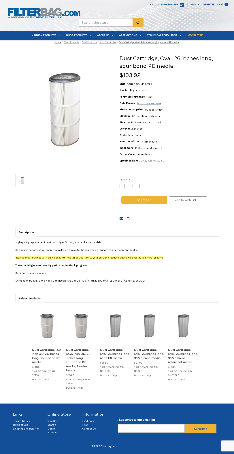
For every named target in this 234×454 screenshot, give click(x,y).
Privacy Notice (21, 421)
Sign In (52, 428)
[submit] (138, 22)
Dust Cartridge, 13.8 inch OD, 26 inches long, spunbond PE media (46, 356)
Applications (128, 35)
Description (26, 232)
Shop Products (77, 35)
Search (52, 424)
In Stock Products (44, 35)
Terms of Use (20, 424)
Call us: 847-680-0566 (164, 4)
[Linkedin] (182, 5)
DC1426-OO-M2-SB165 (151, 160)
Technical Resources (162, 35)
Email (122, 420)
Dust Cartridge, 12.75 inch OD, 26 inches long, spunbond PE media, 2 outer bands (78, 360)
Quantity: (125, 179)
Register (209, 4)
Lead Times (88, 421)
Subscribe (200, 429)
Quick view (46, 323)
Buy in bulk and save (149, 103)
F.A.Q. (85, 424)
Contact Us (195, 35)
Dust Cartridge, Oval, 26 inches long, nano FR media (115, 354)
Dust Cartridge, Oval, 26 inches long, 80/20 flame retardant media (183, 356)
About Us (103, 35)
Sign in (194, 4)
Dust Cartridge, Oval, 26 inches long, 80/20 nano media (149, 354)
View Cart (53, 421)
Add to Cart (47, 329)
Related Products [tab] (30, 298)
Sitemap (52, 432)
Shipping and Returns (26, 428)
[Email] (121, 218)
